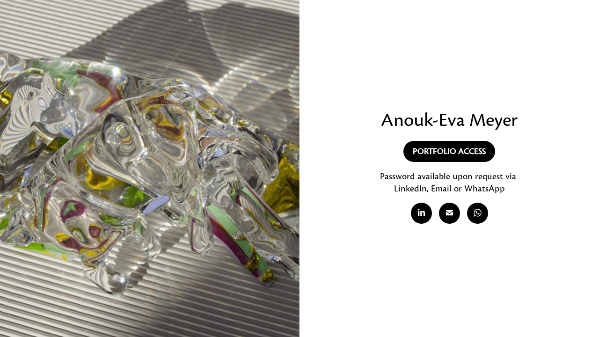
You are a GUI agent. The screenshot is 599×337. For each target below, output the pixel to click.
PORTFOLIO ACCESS (449, 151)
